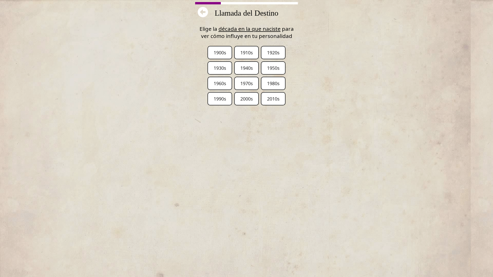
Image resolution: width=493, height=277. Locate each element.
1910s (246, 53)
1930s (220, 68)
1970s (246, 83)
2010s (273, 99)
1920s (273, 53)
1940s (246, 68)
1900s (220, 53)
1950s (273, 68)
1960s (220, 83)
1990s (220, 99)
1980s (273, 83)
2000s (246, 99)
